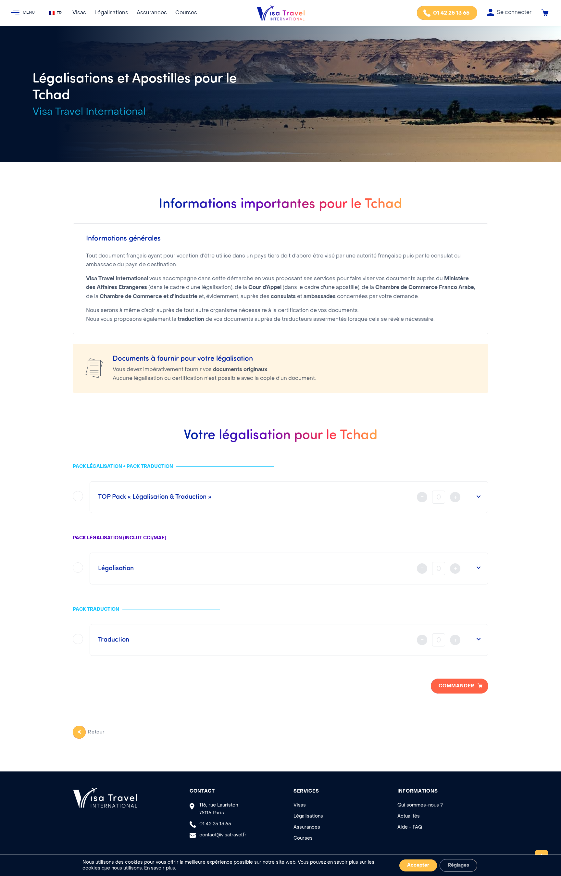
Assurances (152, 13)
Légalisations (111, 13)
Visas (79, 13)
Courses (186, 13)
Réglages (458, 865)
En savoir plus (159, 868)
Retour (96, 732)
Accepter (418, 865)
